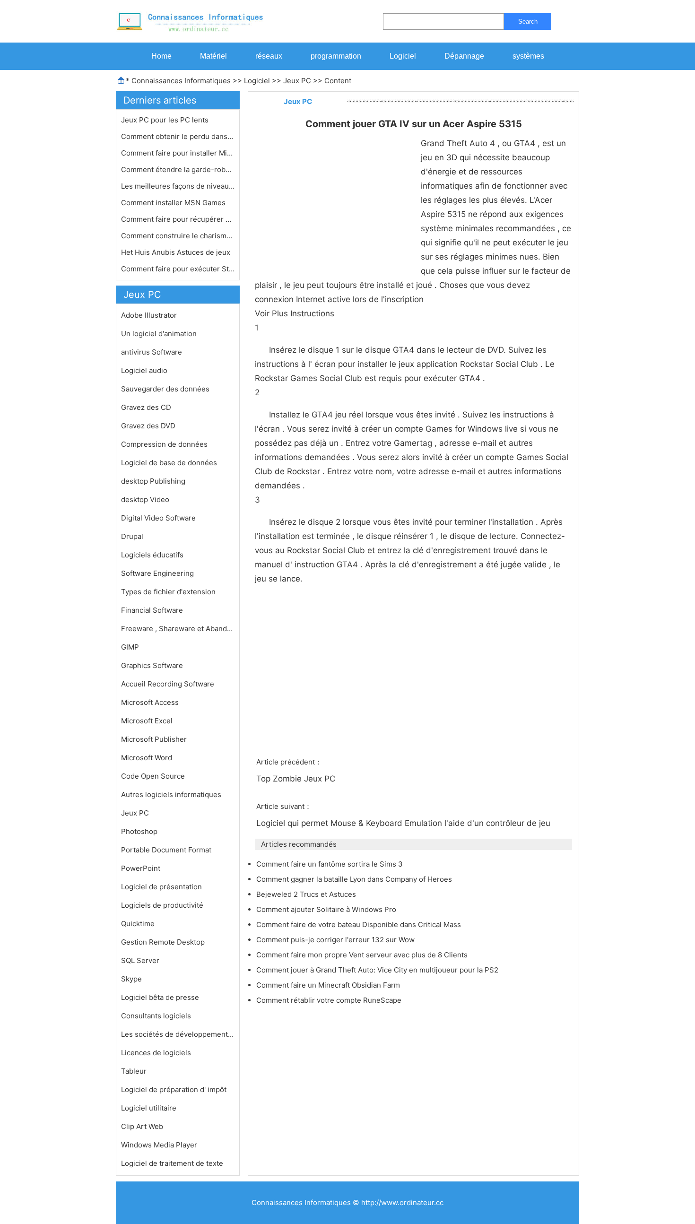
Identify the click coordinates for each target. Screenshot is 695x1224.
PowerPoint (140, 868)
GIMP (130, 646)
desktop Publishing (153, 481)
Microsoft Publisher (154, 739)
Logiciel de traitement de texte (172, 1163)
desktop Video (145, 499)
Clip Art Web (142, 1126)
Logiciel (403, 56)
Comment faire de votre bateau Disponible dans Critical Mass (359, 924)
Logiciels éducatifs (152, 554)
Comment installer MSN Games (174, 202)
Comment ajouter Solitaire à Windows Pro (327, 909)
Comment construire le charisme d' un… (178, 235)
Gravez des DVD (148, 425)
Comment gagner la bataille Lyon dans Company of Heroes (355, 879)
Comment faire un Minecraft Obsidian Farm (329, 985)
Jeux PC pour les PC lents (165, 119)
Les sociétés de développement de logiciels (178, 1034)
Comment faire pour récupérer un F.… (178, 219)
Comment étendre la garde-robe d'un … (178, 169)
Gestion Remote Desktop (163, 942)
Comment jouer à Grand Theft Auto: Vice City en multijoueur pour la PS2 (378, 969)
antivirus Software (151, 351)
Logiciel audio (144, 370)
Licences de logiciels (156, 1052)
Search (528, 21)
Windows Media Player (159, 1144)
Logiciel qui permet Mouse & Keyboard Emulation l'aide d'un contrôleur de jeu (404, 823)
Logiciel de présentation (161, 886)
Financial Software (152, 610)
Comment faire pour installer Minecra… (178, 152)
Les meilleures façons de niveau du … (178, 186)
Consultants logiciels (156, 1015)
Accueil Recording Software (167, 683)
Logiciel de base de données (169, 462)
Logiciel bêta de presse (160, 997)
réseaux (268, 56)
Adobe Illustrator (149, 315)
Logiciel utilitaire (148, 1107)
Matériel (213, 56)
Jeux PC (297, 80)
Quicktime (138, 923)
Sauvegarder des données (165, 388)
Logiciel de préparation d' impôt (173, 1089)
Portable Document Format (166, 849)
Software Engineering (157, 573)
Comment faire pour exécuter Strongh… (178, 268)
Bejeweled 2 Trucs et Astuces (307, 894)
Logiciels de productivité (162, 905)
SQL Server (140, 960)
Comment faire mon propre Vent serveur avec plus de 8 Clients (362, 954)
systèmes (528, 56)
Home (161, 56)
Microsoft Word (146, 757)
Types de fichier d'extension (168, 591)
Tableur (134, 1071)
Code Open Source (153, 776)
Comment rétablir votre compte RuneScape (329, 1000)
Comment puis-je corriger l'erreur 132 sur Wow (336, 939)
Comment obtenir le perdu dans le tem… (178, 136)
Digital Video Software (158, 517)
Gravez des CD (146, 407)
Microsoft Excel (147, 720)
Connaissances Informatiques (181, 80)
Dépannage (464, 56)
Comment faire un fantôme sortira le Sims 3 (330, 863)
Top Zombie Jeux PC (297, 778)
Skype (131, 978)
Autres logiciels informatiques (171, 794)
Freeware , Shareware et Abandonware (178, 628)
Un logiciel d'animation (159, 333)
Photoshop (139, 831)
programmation (336, 56)
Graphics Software (152, 665)
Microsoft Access (150, 702)
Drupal (132, 536)
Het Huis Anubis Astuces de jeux (176, 252)
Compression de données (164, 444)
